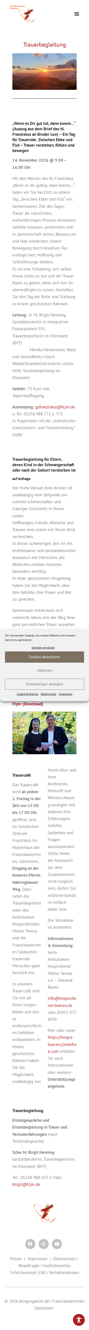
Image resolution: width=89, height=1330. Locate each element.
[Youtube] (57, 1244)
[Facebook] (30, 1244)
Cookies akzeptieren (44, 657)
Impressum (65, 694)
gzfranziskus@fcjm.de (55, 407)
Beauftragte (29, 1265)
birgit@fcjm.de (26, 1184)
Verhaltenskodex (64, 1272)
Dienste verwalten (43, 647)
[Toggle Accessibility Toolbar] (78, 1319)
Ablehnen (44, 670)
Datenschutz (48, 694)
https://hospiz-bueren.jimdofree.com (62, 1044)
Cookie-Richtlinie (27, 694)
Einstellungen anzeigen (44, 684)
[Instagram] (44, 1244)
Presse (16, 1258)
